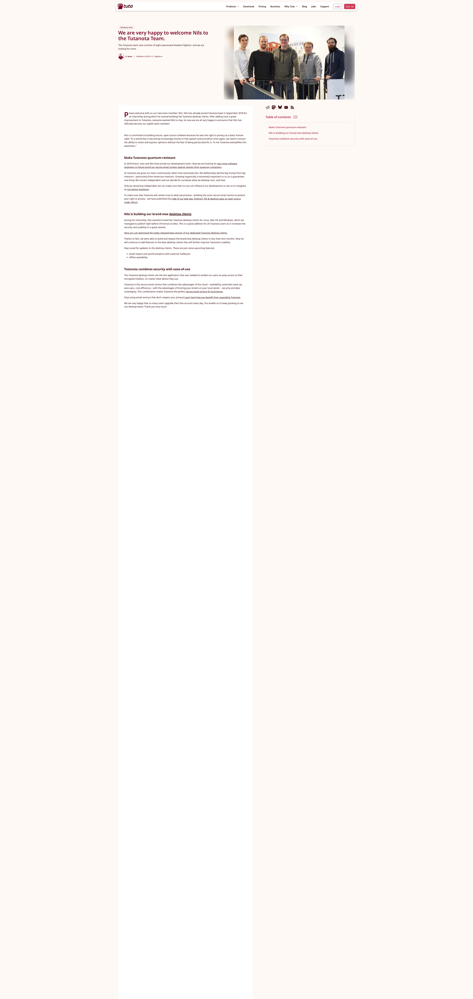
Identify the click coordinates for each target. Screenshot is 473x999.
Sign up (350, 6)
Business (275, 6)
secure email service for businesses (204, 291)
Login (338, 6)
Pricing (262, 6)
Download (248, 6)
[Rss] (292, 107)
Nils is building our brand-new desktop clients (293, 132)
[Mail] (286, 107)
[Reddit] (268, 107)
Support (324, 6)
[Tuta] (125, 6)
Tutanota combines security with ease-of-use (293, 138)
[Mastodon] (274, 107)
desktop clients (180, 214)
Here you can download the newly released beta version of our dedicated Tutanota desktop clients (175, 232)
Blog (304, 6)
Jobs (313, 6)
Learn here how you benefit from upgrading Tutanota (212, 297)
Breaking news (126, 27)
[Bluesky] (280, 107)
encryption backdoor (138, 189)
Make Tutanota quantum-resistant (287, 127)
